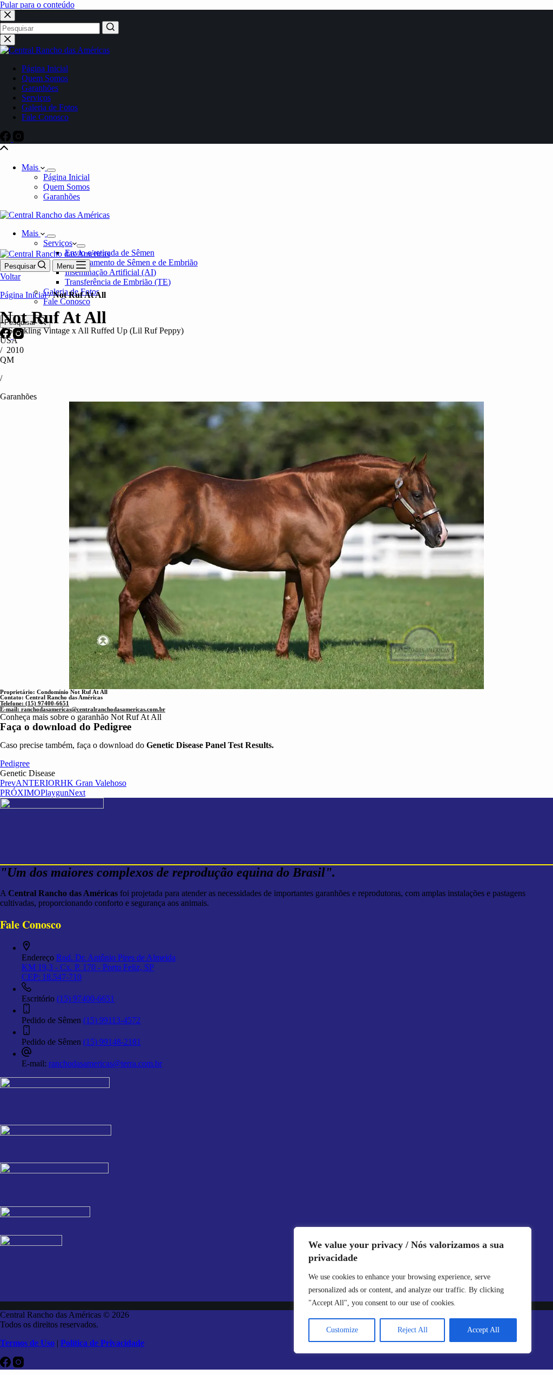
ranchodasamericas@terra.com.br (105, 1063)
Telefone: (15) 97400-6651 (34, 703)
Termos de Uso (27, 1342)
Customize (342, 1330)
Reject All (412, 1330)
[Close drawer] (7, 39)
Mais (31, 167)
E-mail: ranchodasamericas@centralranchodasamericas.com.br (82, 709)
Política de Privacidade (102, 1342)
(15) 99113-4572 (111, 1020)
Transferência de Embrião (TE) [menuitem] (118, 281)
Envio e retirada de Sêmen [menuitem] (109, 252)
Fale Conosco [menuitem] (45, 117)
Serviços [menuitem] (36, 97)
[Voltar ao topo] (4, 148)
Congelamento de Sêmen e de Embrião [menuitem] (131, 262)
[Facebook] (6, 138)
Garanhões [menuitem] (40, 87)
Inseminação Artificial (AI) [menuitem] (110, 272)
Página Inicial (23, 294)
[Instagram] (18, 138)
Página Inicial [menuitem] (45, 68)
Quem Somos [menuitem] (45, 78)
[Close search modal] (7, 15)
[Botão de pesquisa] (110, 27)
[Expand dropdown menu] (51, 170)
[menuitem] (81, 246)
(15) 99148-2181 (112, 1041)
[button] (27, 773)
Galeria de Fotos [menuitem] (50, 107)
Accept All (483, 1330)
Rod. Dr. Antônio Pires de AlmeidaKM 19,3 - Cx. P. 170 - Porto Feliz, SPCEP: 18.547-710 (99, 967)
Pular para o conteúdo (37, 4)
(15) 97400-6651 (85, 998)
